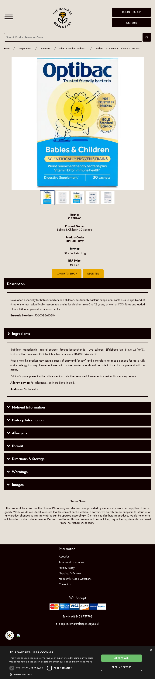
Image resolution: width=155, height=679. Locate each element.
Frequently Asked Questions (75, 578)
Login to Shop (131, 12)
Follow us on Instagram (9, 635)
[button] (9, 123)
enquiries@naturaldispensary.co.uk (79, 623)
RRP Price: (74, 260)
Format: (75, 248)
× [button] (150, 650)
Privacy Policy (66, 567)
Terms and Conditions (71, 562)
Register (131, 22)
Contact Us (65, 584)
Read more (86, 661)
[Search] (147, 37)
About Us (64, 556)
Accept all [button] (121, 658)
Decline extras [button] (122, 667)
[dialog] (77, 662)
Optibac (99, 48)
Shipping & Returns (70, 573)
